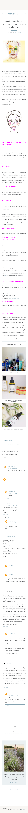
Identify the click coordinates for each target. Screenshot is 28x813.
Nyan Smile (10, 503)
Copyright (4, 808)
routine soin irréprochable (14, 298)
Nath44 (9, 663)
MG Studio (23, 809)
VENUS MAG (13, 14)
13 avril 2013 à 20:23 (12, 538)
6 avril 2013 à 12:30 (12, 468)
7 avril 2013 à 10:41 (14, 493)
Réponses (7, 463)
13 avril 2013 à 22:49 (14, 576)
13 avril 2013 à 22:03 (14, 567)
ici (15, 81)
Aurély (9, 479)
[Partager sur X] (11, 339)
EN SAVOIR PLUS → (14, 782)
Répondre (6, 474)
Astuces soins (18, 32)
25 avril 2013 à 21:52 (12, 592)
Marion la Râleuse (12, 536)
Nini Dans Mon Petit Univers (14, 444)
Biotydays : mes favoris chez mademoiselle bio (14, 429)
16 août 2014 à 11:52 (14, 695)
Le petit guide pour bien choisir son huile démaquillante (14, 401)
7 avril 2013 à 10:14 (12, 480)
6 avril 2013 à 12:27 (10, 445)
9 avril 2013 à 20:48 (14, 522)
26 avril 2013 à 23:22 (14, 634)
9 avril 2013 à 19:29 (12, 505)
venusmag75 (11, 466)
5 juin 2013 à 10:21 (11, 664)
